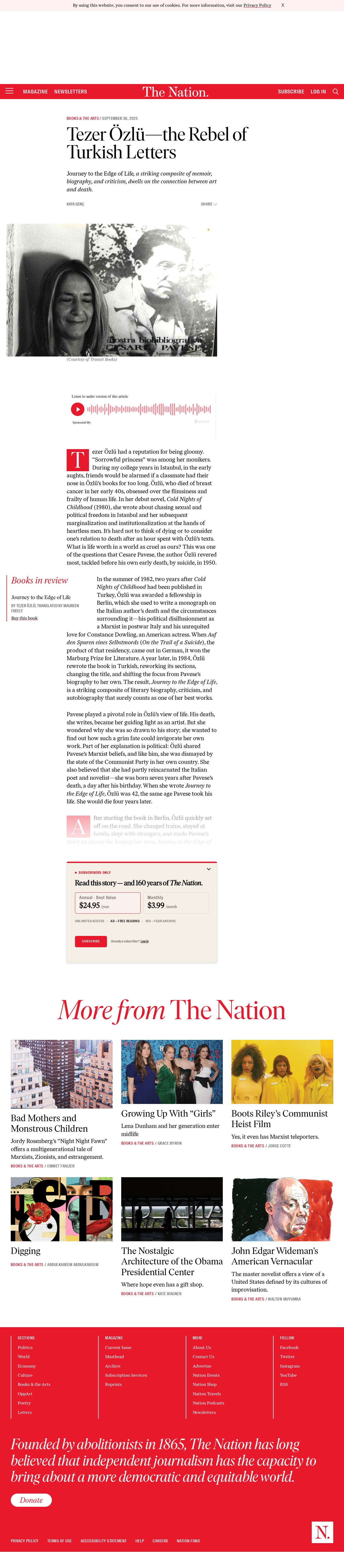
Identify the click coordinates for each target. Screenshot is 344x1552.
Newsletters (70, 91)
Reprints (113, 1384)
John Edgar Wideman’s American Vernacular (274, 1256)
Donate (31, 1500)
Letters (25, 1412)
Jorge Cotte (279, 1146)
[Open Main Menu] (9, 91)
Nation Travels (207, 1393)
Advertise (202, 1366)
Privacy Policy (257, 5)
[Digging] (62, 1209)
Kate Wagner (169, 1293)
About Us (202, 1347)
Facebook (289, 1347)
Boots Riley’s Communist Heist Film (279, 1119)
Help (139, 1541)
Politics (25, 1347)
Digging (25, 1250)
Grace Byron (170, 1143)
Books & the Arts (83, 118)
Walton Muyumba (284, 1299)
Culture (25, 1375)
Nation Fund (188, 1541)
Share (206, 204)
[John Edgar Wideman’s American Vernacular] (282, 1209)
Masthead (114, 1356)
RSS (284, 1384)
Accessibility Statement (104, 1541)
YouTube (288, 1375)
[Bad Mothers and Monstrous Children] (62, 1074)
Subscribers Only (95, 873)
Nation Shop (205, 1384)
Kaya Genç (75, 204)
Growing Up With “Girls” (168, 1113)
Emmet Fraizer (60, 1166)
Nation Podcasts (208, 1403)
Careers (160, 1541)
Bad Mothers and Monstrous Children (49, 1123)
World (24, 1356)
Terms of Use (59, 1541)
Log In (318, 91)
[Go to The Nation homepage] (175, 92)
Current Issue (118, 1347)
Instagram (290, 1366)
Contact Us (203, 1356)
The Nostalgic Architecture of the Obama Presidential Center (172, 1261)
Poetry (24, 1403)
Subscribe (291, 91)
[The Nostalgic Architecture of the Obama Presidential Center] (172, 1209)
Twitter (287, 1356)
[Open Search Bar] (336, 92)
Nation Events (206, 1375)
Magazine (35, 91)
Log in (145, 941)
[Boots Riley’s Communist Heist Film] (282, 1072)
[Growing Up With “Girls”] (172, 1072)
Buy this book (24, 618)
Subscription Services (126, 1375)
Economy (27, 1366)
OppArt (25, 1393)
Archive (112, 1366)
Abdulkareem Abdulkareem (72, 1264)
